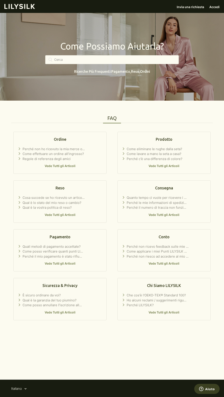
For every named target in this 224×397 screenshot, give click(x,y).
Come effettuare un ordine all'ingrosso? (53, 154)
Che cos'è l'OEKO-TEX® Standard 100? (156, 295)
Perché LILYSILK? (140, 305)
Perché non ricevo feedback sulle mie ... (157, 246)
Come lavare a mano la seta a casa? (153, 154)
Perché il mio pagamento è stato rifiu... (52, 256)
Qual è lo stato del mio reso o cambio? (51, 203)
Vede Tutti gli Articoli (60, 166)
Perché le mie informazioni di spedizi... (156, 203)
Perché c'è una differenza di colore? (154, 159)
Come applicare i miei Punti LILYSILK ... (156, 251)
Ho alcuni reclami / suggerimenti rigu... (156, 300)
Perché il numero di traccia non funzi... (156, 207)
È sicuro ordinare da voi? (41, 295)
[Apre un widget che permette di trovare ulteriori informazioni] (207, 389)
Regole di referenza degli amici (46, 159)
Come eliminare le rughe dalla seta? (154, 149)
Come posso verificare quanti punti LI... (52, 251)
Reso (135, 72)
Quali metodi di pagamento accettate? (51, 246)
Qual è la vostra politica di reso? (47, 207)
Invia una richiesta (190, 7)
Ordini (145, 72)
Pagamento (120, 72)
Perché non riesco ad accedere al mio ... (157, 256)
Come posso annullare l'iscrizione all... (52, 305)
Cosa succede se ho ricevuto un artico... (53, 198)
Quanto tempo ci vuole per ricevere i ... (156, 198)
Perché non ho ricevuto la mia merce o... (53, 149)
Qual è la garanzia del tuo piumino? (49, 300)
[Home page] (19, 8)
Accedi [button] (214, 7)
